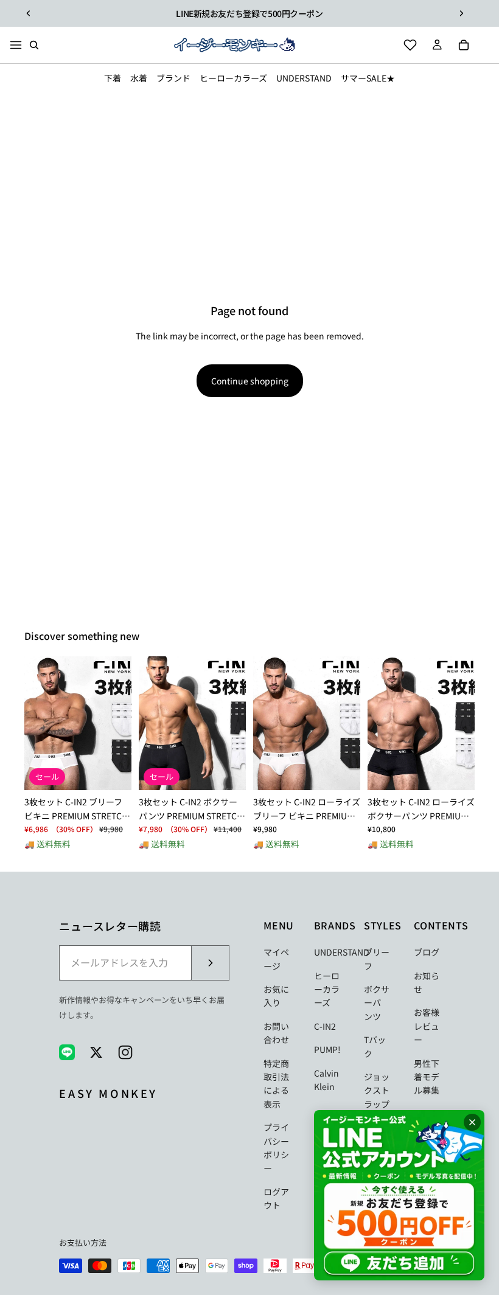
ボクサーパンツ (376, 1002)
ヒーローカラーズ (233, 78)
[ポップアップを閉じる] (472, 1122)
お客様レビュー (426, 1026)
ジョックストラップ (376, 1090)
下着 (112, 78)
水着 (138, 78)
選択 (123, 771)
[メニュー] (16, 45)
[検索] (34, 45)
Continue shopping (249, 381)
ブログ (426, 952)
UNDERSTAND (304, 78)
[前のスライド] (28, 13)
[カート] (463, 45)
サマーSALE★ (368, 78)
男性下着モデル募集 (426, 1077)
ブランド (173, 78)
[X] (96, 1052)
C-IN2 (325, 1026)
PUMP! (327, 1049)
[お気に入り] (410, 45)
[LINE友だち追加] (399, 1195)
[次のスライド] (461, 13)
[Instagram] (125, 1052)
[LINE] (67, 1052)
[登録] (210, 963)
